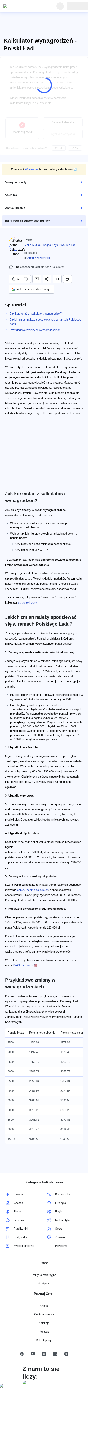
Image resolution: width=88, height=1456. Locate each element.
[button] (44, 169)
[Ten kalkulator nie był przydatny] (26, 279)
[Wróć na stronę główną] (23, 6)
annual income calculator (32, 889)
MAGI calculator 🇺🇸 (25, 965)
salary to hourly (27, 602)
